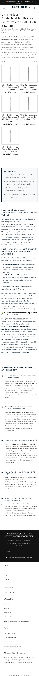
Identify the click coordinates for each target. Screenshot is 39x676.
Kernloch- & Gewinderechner (12, 646)
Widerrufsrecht (8, 588)
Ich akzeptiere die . (20, 557)
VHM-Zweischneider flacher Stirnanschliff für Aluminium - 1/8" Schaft (10, 118)
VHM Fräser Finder (9, 633)
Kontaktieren (8, 662)
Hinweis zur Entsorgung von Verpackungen (17, 621)
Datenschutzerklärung (26, 557)
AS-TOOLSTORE (16, 675)
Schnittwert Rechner (10, 637)
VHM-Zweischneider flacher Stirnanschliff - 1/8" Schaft (10, 87)
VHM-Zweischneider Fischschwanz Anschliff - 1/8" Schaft (29, 87)
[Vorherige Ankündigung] (3, 2)
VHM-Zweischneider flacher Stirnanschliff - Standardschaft (10, 149)
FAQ (5, 570)
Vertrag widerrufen (9, 592)
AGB (5, 583)
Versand (6, 579)
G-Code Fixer (8, 642)
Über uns (6, 608)
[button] (4, 8)
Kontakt (6, 604)
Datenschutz (8, 617)
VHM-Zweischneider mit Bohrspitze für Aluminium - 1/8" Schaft (28, 118)
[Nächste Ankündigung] (35, 2)
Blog (5, 575)
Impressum (7, 612)
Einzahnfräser (23, 508)
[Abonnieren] (32, 551)
